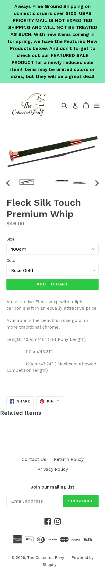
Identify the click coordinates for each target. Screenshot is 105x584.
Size (10, 239)
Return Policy (69, 459)
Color (11, 260)
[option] (27, 181)
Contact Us (34, 459)
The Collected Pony (45, 557)
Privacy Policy (52, 469)
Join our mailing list (52, 487)
